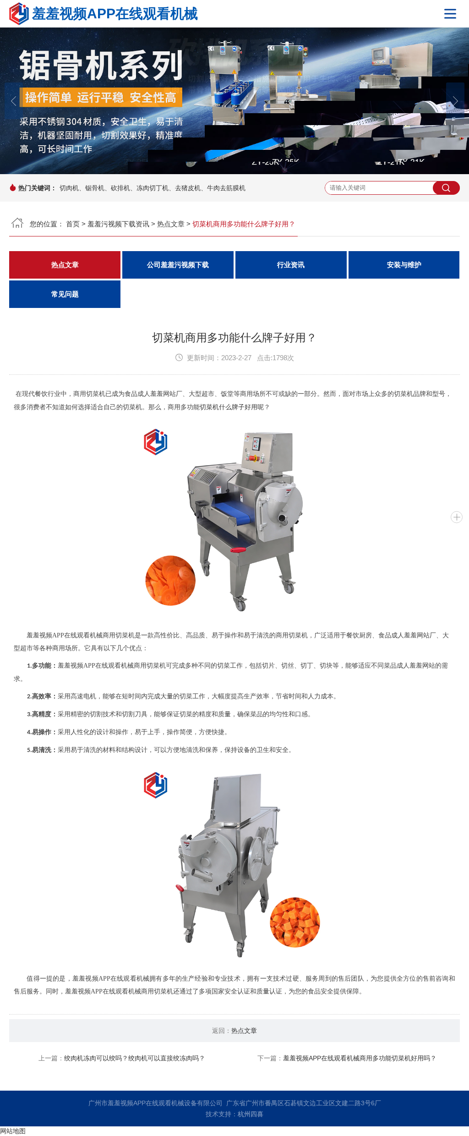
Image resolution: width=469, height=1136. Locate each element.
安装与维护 (404, 265)
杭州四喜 (250, 1114)
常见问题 (65, 294)
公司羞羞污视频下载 (178, 265)
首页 (73, 224)
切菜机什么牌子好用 (228, 407)
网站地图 (13, 1131)
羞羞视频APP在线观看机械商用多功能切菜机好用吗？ (359, 1058)
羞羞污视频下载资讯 (118, 224)
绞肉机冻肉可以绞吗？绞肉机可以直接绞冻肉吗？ (134, 1058)
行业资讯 (291, 265)
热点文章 (171, 224)
